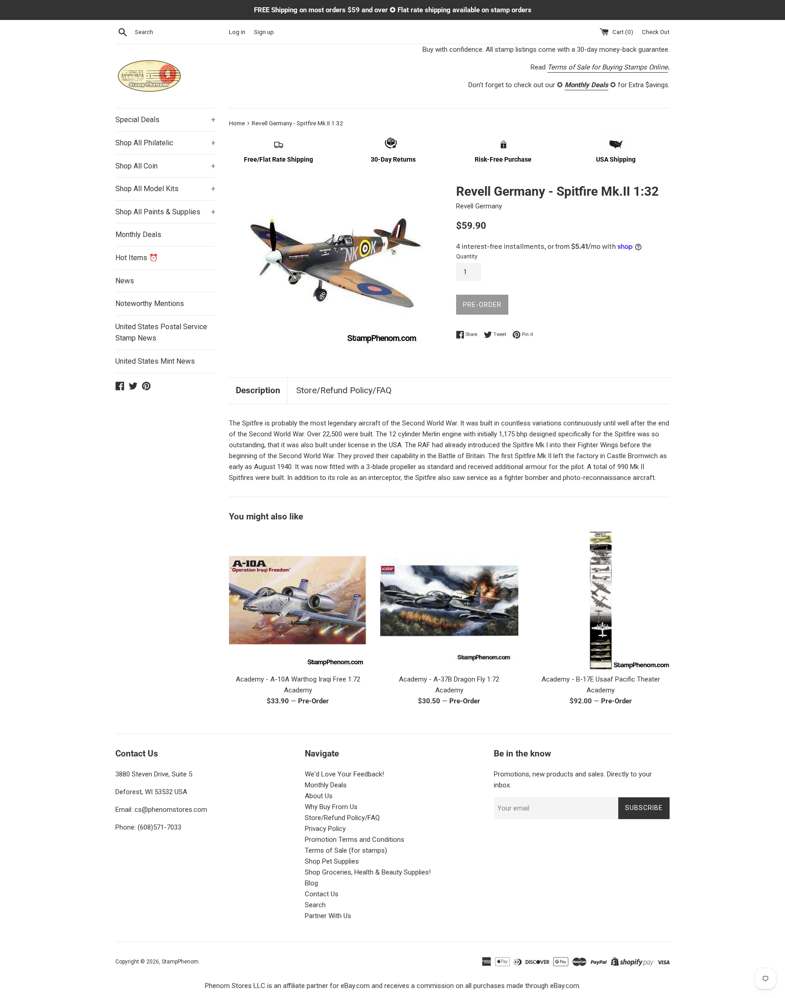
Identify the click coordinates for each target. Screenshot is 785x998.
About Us (319, 796)
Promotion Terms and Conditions (354, 839)
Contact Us (321, 894)
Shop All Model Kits (165, 188)
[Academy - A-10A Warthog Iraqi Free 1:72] (298, 600)
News (124, 281)
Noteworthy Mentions (149, 303)
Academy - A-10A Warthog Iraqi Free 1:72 (298, 679)
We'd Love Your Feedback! (344, 774)
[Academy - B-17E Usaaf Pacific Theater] (601, 600)
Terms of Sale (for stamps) (346, 850)
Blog (311, 883)
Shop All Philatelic (165, 142)
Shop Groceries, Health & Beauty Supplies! (368, 872)
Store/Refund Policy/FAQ (344, 390)
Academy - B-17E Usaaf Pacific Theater (601, 679)
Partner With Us (328, 916)
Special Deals (165, 119)
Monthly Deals (138, 234)
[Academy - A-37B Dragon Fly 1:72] (449, 600)
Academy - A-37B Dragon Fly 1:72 (449, 679)
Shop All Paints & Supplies (165, 212)
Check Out (656, 31)
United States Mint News (155, 361)
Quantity (466, 256)
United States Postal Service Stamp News (161, 332)
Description (258, 390)
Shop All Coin (165, 166)
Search (315, 905)
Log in (237, 31)
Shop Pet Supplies (332, 861)
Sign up (264, 31)
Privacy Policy (325, 829)
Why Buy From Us (331, 807)
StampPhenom (180, 961)
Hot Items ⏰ (136, 257)
